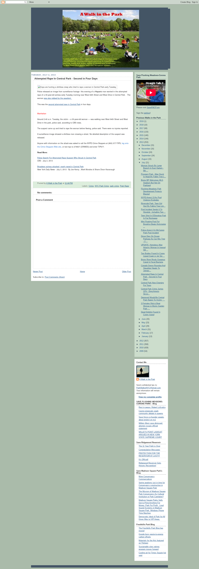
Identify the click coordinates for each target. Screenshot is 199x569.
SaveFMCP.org (153, 108)
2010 (141, 348)
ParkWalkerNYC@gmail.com (148, 388)
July (144, 163)
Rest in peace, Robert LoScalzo (152, 407)
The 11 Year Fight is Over (149, 446)
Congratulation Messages (149, 450)
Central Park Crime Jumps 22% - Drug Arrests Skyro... (152, 291)
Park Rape (124, 186)
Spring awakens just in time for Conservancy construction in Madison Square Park (152, 485)
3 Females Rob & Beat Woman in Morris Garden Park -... (152, 306)
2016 (141, 132)
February (146, 333)
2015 (141, 135)
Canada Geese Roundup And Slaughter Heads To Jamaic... (153, 268)
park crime (114, 186)
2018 (141, 125)
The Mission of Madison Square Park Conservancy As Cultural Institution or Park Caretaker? (152, 494)
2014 (141, 139)
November (146, 149)
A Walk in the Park (147, 379)
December (146, 145)
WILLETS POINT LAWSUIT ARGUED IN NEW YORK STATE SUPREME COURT (150, 434)
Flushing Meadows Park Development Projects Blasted (151, 191)
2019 (141, 121)
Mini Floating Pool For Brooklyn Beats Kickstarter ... (153, 224)
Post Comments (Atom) (55, 277)
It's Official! (143, 460)
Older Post (126, 272)
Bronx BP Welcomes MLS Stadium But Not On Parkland (152, 182)
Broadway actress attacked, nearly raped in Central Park (60, 166)
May (144, 323)
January (145, 336)
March (144, 329)
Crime (91, 186)
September (146, 156)
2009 (141, 351)
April (144, 326)
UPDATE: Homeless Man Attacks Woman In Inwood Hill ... (153, 247)
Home (82, 272)
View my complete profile (150, 397)
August (145, 159)
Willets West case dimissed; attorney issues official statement (151, 425)
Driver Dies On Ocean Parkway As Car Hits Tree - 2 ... (153, 238)
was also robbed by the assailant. (58, 98)
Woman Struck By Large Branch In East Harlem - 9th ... (152, 168)
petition (147, 113)
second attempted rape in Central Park (64, 104)
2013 (141, 142)
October (145, 152)
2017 (141, 128)
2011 (141, 344)
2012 (141, 341)
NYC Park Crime (102, 186)
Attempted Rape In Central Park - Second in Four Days (152, 276)
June (144, 319)
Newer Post (38, 272)
